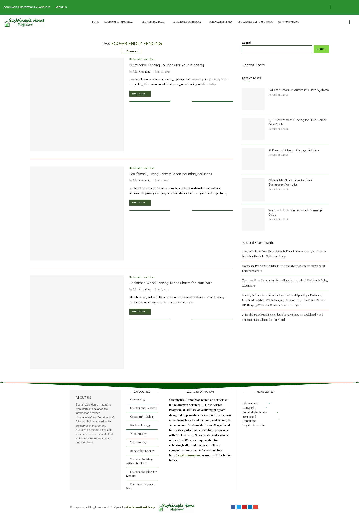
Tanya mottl (249, 280)
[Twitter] (338, 7)
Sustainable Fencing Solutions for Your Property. (166, 65)
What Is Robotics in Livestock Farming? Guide (295, 212)
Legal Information (188, 455)
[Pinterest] (346, 7)
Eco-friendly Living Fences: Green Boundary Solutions (170, 174)
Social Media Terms (255, 412)
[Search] (353, 22)
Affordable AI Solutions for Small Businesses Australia (290, 182)
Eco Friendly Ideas (153, 22)
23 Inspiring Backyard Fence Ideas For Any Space (270, 314)
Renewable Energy (220, 22)
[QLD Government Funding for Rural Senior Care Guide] (253, 129)
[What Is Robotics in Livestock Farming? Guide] (253, 219)
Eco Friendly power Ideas (140, 486)
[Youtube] (354, 7)
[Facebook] (333, 7)
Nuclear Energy (140, 425)
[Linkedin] (350, 7)
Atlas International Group (140, 507)
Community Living (288, 22)
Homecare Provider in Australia (260, 266)
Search (246, 42)
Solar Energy (138, 442)
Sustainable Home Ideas (118, 22)
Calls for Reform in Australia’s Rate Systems (298, 90)
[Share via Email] (189, 101)
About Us (61, 7)
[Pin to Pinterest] (185, 101)
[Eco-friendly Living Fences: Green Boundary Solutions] (77, 213)
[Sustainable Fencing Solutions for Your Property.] (77, 104)
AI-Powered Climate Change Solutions (294, 150)
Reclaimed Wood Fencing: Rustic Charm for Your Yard (170, 283)
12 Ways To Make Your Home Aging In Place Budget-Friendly (277, 251)
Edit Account (251, 403)
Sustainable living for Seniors (141, 474)
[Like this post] (173, 101)
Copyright (249, 407)
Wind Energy (138, 433)
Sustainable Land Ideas (187, 22)
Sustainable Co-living (143, 408)
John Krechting (141, 71)
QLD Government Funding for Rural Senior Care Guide (297, 122)
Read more (138, 93)
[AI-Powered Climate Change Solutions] (253, 159)
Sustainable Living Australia (255, 22)
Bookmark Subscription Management (27, 7)
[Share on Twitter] (181, 101)
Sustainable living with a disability (139, 461)
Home (95, 22)
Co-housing (137, 399)
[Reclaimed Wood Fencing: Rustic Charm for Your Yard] (77, 322)
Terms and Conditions (249, 419)
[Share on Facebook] (178, 101)
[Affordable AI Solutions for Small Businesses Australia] (253, 189)
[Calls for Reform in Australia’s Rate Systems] (253, 99)
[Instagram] (342, 7)
